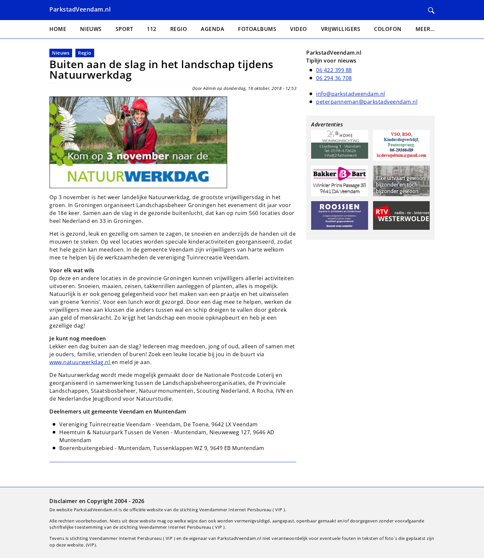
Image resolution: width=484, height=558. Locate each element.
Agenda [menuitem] (212, 29)
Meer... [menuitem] (425, 29)
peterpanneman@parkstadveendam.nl (366, 101)
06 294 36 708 (334, 78)
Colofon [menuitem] (388, 29)
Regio (85, 53)
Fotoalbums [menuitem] (257, 29)
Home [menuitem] (57, 29)
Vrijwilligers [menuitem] (341, 29)
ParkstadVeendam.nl (80, 9)
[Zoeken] (431, 10)
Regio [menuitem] (178, 29)
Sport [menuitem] (124, 29)
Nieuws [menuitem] (91, 29)
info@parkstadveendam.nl (350, 93)
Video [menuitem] (298, 29)
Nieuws (60, 53)
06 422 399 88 (334, 70)
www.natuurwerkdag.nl (80, 362)
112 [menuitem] (151, 29)
